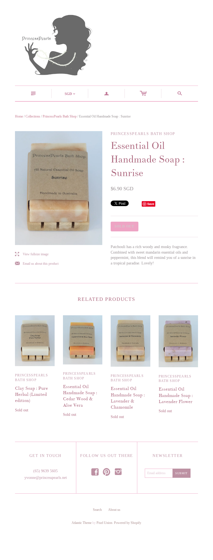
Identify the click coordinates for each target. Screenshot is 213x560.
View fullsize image (32, 254)
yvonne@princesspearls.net (45, 478)
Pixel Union (104, 523)
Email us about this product (37, 263)
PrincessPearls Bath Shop (60, 116)
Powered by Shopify (127, 523)
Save (150, 204)
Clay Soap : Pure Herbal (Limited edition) (31, 395)
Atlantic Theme (82, 523)
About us (114, 510)
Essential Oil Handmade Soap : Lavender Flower (176, 395)
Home (19, 116)
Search (97, 510)
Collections (33, 116)
